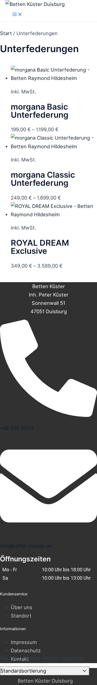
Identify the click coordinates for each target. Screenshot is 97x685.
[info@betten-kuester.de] (48, 532)
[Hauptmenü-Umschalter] (17, 14)
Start (6, 33)
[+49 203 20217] (48, 414)
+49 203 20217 (16, 428)
